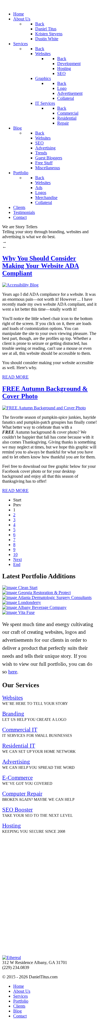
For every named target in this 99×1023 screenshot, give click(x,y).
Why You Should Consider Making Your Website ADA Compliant (40, 266)
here (12, 672)
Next (17, 559)
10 (15, 554)
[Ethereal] (11, 957)
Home (18, 986)
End (16, 564)
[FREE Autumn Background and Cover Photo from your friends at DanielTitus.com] (44, 408)
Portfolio (20, 1001)
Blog (17, 1011)
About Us (21, 991)
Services (20, 996)
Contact (20, 1016)
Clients (19, 1006)
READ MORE (15, 377)
